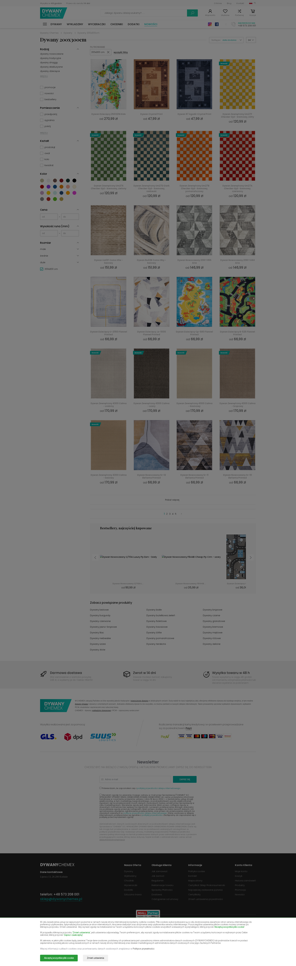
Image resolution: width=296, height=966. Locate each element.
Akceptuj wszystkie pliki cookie (59, 958)
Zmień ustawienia (95, 958)
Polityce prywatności (143, 948)
